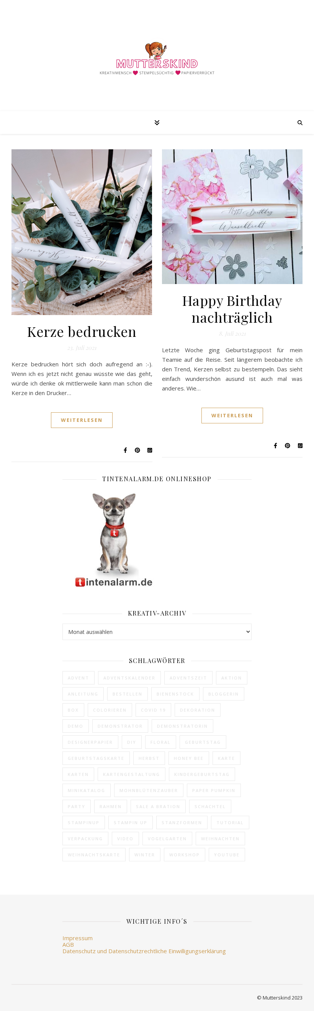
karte (226, 758)
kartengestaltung (131, 774)
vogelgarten (167, 838)
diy (131, 742)
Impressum (77, 938)
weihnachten (220, 838)
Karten (78, 774)
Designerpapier (90, 742)
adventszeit (188, 678)
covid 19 (153, 710)
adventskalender (129, 678)
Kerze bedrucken (82, 331)
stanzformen (182, 822)
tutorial (230, 822)
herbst (149, 758)
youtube (227, 854)
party (76, 806)
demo (75, 726)
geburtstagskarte (96, 758)
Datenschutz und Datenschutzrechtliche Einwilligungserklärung (144, 951)
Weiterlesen (82, 419)
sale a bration (158, 806)
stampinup (84, 822)
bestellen (127, 694)
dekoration (197, 710)
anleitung (83, 694)
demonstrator (120, 726)
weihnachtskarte (94, 854)
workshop (184, 854)
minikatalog (86, 790)
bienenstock (175, 694)
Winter (144, 854)
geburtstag (203, 742)
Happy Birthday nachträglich (232, 308)
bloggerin (223, 694)
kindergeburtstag (202, 774)
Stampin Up (130, 822)
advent (78, 678)
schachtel (210, 806)
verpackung (85, 838)
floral (160, 742)
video (125, 838)
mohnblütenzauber (148, 790)
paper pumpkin (214, 790)
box (73, 710)
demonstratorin (182, 726)
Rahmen (111, 806)
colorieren (110, 710)
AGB (68, 944)
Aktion (231, 678)
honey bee (189, 758)
